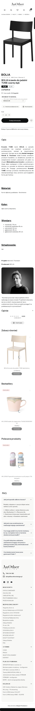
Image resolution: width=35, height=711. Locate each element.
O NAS (5, 650)
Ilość (2, 112)
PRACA (5, 652)
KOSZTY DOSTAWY (8, 638)
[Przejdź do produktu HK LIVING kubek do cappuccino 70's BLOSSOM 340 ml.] (16, 404)
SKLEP (14, 14)
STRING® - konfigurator (10, 677)
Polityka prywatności (9, 628)
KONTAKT (6, 657)
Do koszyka (17, 374)
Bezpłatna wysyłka (8, 620)
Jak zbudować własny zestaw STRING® (14, 675)
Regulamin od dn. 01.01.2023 (11, 613)
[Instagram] (7, 582)
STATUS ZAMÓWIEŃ (9, 590)
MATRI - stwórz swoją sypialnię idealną (14, 680)
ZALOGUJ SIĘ (7, 593)
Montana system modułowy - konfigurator (15, 667)
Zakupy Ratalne (7, 623)
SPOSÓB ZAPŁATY (8, 635)
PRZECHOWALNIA (8, 600)
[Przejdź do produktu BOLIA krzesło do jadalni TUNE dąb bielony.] (16, 351)
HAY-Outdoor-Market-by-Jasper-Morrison (15, 687)
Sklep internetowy (17, 705)
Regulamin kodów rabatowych (12, 615)
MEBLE (20, 14)
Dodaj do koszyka (15, 120)
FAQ (4, 643)
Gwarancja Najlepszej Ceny (11, 618)
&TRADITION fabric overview (11, 665)
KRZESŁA (26, 14)
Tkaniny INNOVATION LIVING (11, 672)
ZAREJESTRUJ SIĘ (8, 595)
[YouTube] (11, 582)
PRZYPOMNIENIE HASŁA (10, 598)
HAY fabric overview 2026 (10, 670)
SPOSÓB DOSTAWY (9, 633)
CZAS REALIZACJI (8, 630)
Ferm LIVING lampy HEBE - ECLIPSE (13, 694)
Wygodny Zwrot (7, 608)
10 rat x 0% (6, 625)
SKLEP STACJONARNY (9, 655)
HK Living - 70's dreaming (10, 689)
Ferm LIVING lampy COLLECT (11, 692)
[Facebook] (4, 582)
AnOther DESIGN (5, 14)
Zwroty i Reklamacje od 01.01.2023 (13, 610)
